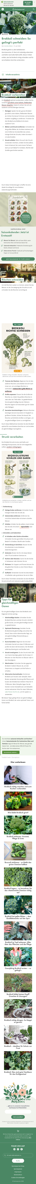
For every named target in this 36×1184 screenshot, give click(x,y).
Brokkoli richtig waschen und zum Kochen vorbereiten (18, 787)
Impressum (17, 1172)
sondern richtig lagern (14, 447)
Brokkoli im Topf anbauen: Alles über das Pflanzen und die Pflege (18, 943)
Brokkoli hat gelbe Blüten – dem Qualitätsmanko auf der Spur (18, 917)
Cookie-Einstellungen (18, 1177)
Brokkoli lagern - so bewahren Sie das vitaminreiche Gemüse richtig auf (18, 890)
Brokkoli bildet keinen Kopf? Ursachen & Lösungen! (18, 995)
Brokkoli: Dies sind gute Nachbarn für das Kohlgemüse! (18, 1073)
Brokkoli (7, 100)
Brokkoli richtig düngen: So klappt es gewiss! (18, 1021)
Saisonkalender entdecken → (11, 752)
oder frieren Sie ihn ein (12, 692)
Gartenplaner (18, 1169)
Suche (18, 1161)
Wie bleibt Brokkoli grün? (18, 812)
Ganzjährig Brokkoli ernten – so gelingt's (18, 969)
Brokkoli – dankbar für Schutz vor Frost (18, 1047)
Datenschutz (18, 1174)
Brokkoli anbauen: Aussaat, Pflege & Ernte (18, 837)
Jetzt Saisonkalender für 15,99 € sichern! (18, 259)
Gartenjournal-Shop (18, 1166)
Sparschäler (25, 527)
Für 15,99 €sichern (28, 3)
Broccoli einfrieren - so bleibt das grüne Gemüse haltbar (18, 863)
